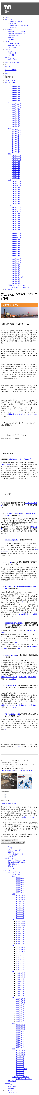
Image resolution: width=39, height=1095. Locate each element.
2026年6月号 (16, 90)
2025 (9, 102)
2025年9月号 (16, 110)
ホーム (7, 17)
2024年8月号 (16, 138)
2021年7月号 (16, 217)
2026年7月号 (16, 88)
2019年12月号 (16, 259)
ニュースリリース (14, 43)
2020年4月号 (16, 249)
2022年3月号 (16, 200)
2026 (9, 84)
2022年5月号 (16, 195)
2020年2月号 (16, 253)
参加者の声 (12, 27)
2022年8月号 (16, 189)
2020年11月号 (16, 235)
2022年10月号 (16, 185)
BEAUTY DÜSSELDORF (13, 513)
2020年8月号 (16, 241)
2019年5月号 (16, 273)
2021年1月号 (16, 229)
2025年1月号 (16, 126)
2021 (9, 205)
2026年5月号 (16, 92)
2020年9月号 (16, 239)
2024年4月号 (16, 146)
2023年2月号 (16, 176)
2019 (9, 257)
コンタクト (8, 57)
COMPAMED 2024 (11, 685)
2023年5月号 (16, 170)
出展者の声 (23, 677)
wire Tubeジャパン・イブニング (20, 459)
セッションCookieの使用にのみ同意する (13, 842)
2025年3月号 (16, 122)
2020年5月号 (16, 247)
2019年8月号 (16, 267)
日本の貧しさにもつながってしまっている (22, 414)
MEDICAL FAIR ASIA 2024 (14, 623)
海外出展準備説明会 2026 (16, 33)
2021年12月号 (16, 207)
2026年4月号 (16, 94)
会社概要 (11, 55)
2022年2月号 (16, 202)
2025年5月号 (16, 118)
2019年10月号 (16, 263)
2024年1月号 (16, 152)
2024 (6, 73)
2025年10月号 (16, 108)
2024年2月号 (16, 150)
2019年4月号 (16, 275)
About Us (11, 51)
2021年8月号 (16, 215)
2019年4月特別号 (17, 277)
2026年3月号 (16, 96)
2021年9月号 (16, 213)
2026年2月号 (16, 98)
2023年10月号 (16, 160)
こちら (21, 602)
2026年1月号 (16, 100)
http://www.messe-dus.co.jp (23, 770)
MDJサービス (9, 29)
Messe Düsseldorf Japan (12, 62)
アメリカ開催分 (22, 614)
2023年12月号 (16, 156)
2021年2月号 (16, 227)
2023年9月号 (16, 162)
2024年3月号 (16, 148)
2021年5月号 (16, 221)
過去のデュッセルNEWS (16, 285)
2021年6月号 (16, 219)
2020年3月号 (16, 251)
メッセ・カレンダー (15, 21)
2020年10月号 (16, 237)
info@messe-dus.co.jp (7, 770)
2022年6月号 (16, 193)
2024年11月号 (16, 132)
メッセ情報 (8, 19)
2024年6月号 (16, 142)
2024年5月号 (16, 144)
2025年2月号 (16, 124)
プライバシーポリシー (8, 803)
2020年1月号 (16, 255)
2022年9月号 (16, 187)
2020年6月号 (16, 245)
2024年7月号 (16, 140)
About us (7, 49)
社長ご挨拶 (12, 53)
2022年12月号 (16, 181)
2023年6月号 (16, 168)
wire (3, 464)
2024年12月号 (16, 130)
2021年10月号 (16, 211)
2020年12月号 (16, 233)
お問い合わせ (12, 59)
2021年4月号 (16, 223)
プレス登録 (12, 47)
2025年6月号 (16, 116)
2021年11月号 (16, 209)
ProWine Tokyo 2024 (11, 540)
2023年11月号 (16, 158)
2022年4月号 (16, 197)
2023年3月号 (16, 174)
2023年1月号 (16, 178)
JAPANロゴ (12, 39)
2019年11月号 (16, 261)
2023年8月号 (16, 164)
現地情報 (11, 37)
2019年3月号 (16, 279)
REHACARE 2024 (11, 655)
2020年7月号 (16, 243)
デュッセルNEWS (14, 45)
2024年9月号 (16, 136)
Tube (8, 464)
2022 (9, 180)
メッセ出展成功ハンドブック (18, 25)
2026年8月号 (16, 86)
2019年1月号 (16, 283)
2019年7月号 (16, 269)
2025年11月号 (16, 106)
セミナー (8, 551)
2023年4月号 (16, 172)
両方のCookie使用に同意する (10, 840)
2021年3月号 (16, 225)
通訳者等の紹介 (13, 35)
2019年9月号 (16, 265)
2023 (9, 154)
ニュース (8, 41)
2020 (9, 231)
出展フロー (12, 23)
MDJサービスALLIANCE (16, 31)
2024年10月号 (16, 134)
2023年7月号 (16, 166)
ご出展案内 (32, 677)
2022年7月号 (16, 191)
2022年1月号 (16, 204)
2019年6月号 (16, 271)
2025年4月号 (16, 120)
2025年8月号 (16, 112)
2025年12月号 (16, 104)
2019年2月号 (16, 281)
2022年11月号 (16, 183)
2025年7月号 (16, 114)
